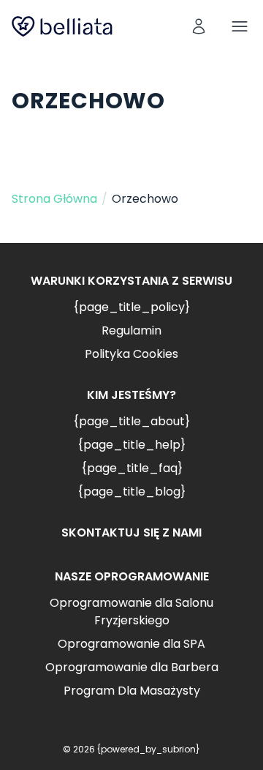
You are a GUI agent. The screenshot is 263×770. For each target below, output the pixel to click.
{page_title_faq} (132, 468)
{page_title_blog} (131, 491)
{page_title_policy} (131, 307)
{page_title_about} (131, 421)
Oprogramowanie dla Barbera (131, 667)
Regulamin (131, 330)
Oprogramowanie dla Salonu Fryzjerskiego (131, 611)
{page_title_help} (131, 444)
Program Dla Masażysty (132, 690)
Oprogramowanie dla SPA (131, 643)
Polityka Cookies (131, 353)
